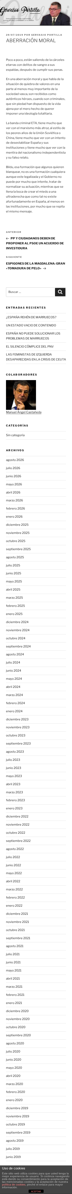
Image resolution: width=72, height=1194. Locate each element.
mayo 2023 (14, 776)
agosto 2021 (14, 946)
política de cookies (13, 1184)
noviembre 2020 (18, 1019)
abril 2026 (13, 492)
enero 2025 (14, 614)
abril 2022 (13, 881)
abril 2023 (13, 784)
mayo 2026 (14, 484)
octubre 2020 (15, 1027)
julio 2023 (13, 760)
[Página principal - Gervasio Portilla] (36, 13)
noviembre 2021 (17, 922)
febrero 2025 (15, 606)
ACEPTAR (36, 1191)
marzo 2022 (14, 889)
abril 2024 (13, 687)
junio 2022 (13, 865)
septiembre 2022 (18, 841)
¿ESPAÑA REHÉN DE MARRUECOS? (31, 317)
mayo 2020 (14, 1068)
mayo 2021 (13, 970)
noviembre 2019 (17, 1116)
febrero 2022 (15, 897)
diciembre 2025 (17, 525)
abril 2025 (13, 589)
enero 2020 (14, 1100)
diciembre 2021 (17, 914)
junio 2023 (13, 768)
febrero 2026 (15, 508)
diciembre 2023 (17, 719)
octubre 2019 (15, 1124)
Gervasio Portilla (46, 34)
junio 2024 (13, 670)
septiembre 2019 (18, 1132)
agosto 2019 (15, 1140)
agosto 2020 (15, 1043)
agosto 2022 (15, 849)
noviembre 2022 (17, 824)
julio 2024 (13, 662)
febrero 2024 (15, 703)
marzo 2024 (14, 695)
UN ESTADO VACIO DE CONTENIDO (31, 325)
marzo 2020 (14, 1084)
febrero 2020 (15, 1092)
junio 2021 (13, 962)
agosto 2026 (15, 460)
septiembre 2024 (18, 646)
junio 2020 (13, 1059)
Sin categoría (15, 435)
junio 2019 (13, 1157)
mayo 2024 (14, 679)
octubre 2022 (15, 833)
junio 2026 (13, 476)
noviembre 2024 (18, 630)
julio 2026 (13, 468)
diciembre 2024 (17, 622)
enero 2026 (14, 516)
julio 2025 (13, 565)
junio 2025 (13, 573)
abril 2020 (13, 1076)
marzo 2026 (14, 500)
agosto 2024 (15, 654)
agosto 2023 (15, 751)
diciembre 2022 (17, 816)
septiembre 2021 (18, 938)
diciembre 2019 (17, 1108)
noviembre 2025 (18, 533)
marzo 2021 (14, 986)
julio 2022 (13, 857)
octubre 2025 (15, 541)
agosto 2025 (15, 557)
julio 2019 (13, 1149)
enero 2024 (14, 711)
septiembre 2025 (18, 549)
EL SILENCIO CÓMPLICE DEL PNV (30, 346)
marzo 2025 (14, 597)
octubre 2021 (15, 930)
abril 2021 (13, 978)
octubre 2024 (15, 638)
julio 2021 (13, 954)
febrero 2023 (15, 800)
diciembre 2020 (17, 1011)
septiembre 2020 (18, 1035)
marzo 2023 (14, 792)
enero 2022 (14, 905)
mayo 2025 (14, 581)
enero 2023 (14, 808)
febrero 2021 (15, 995)
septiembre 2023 (18, 743)
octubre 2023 (15, 735)
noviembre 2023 (18, 727)
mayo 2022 (14, 873)
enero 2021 (14, 1003)
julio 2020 (13, 1051)
